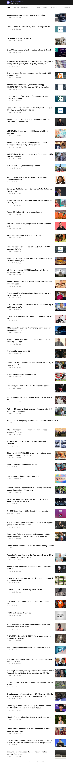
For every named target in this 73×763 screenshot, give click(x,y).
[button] (65, 2)
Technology (35, 7)
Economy (24, 7)
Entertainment (56, 7)
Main (8, 7)
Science (67, 7)
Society (16, 7)
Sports (45, 7)
